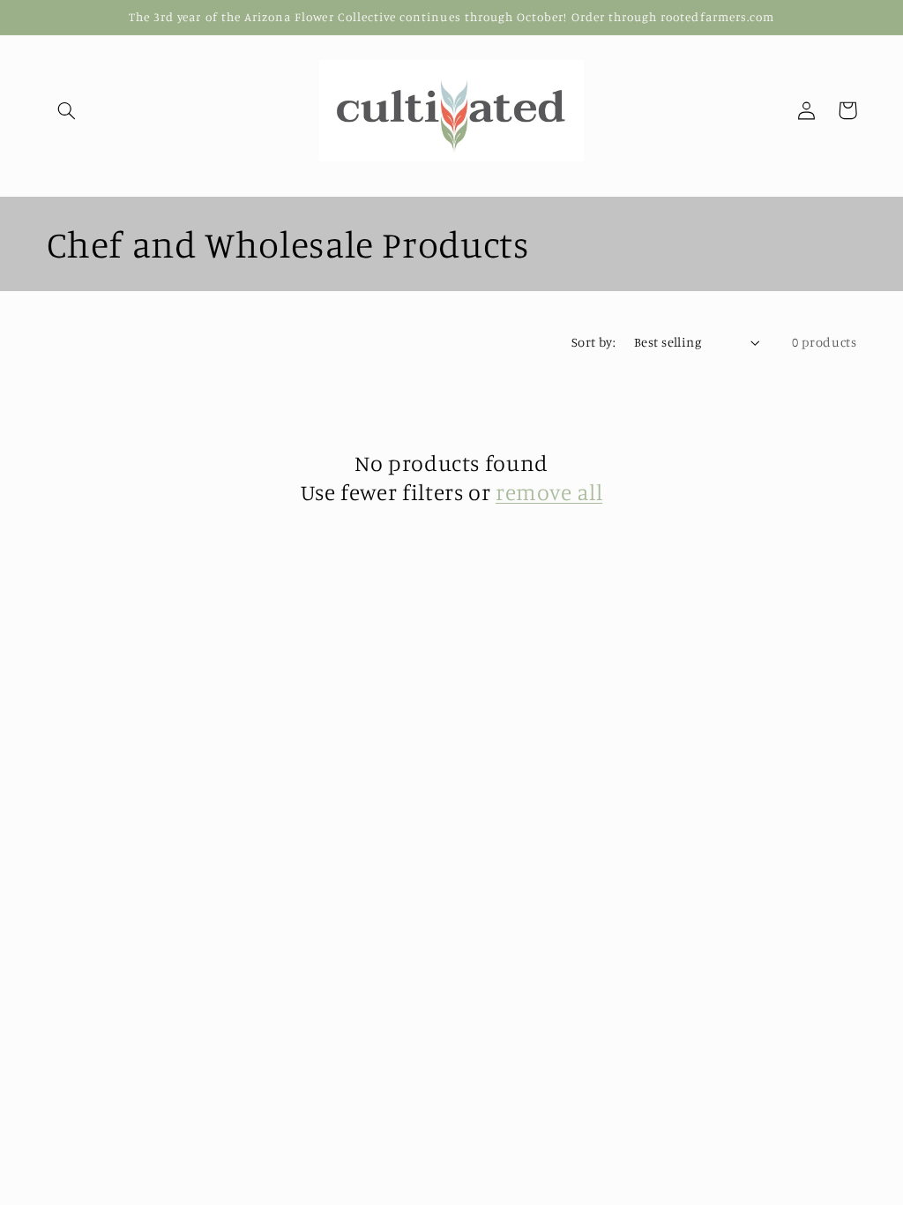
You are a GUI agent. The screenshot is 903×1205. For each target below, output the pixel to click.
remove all (549, 491)
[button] (67, 110)
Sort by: (593, 341)
